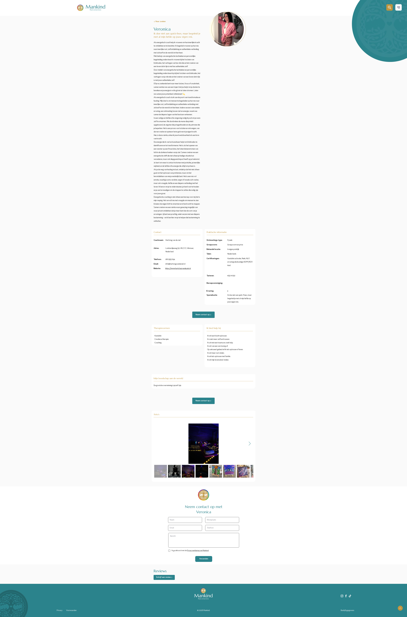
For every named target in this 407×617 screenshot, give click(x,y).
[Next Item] (249, 444)
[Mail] (389, 7)
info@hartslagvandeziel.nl (175, 264)
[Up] (400, 608)
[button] (398, 7)
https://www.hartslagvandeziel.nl (178, 269)
